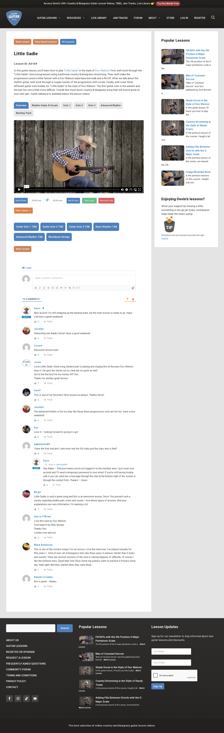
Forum (138, 17)
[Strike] (48, 288)
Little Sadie (71, 70)
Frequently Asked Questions (26, 663)
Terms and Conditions (21, 675)
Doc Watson (102, 70)
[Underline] (44, 288)
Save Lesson (22, 41)
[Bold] (36, 288)
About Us (12, 640)
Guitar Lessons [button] (47, 17)
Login (28, 267)
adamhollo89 (61, 464)
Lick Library (99, 17)
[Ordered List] (53, 288)
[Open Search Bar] (213, 18)
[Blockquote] (61, 288)
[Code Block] (65, 288)
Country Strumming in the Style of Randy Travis (198, 125)
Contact (12, 687)
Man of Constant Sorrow (110, 653)
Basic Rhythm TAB (106, 226)
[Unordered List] (57, 288)
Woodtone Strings (59, 236)
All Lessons (68, 41)
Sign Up (157, 686)
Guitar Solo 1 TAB (26, 226)
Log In (184, 17)
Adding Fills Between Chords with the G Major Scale (198, 150)
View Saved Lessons (46, 41)
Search (65, 628)
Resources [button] (74, 17)
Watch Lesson (110, 660)
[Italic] (40, 288)
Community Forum (18, 669)
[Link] (70, 288)
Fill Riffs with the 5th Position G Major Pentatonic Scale (197, 54)
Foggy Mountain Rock (198, 172)
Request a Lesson (18, 657)
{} (74, 287)
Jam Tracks (120, 17)
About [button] (152, 17)
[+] (78, 287)
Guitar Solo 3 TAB (79, 226)
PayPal (164, 238)
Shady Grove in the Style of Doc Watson (119, 667)
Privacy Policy (16, 681)
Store (170, 17)
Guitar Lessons (16, 645)
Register (199, 17)
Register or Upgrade (20, 651)
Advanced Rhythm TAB (29, 236)
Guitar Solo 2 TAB (53, 226)
